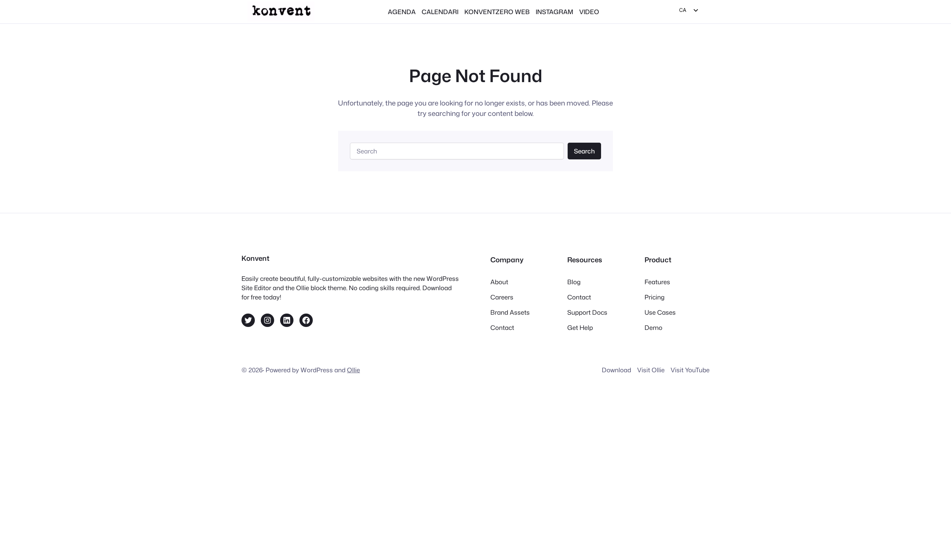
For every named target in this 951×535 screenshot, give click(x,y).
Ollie (353, 370)
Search (584, 151)
